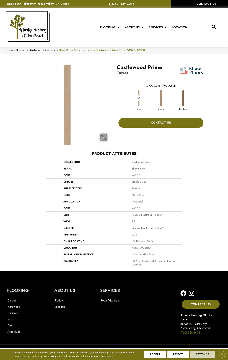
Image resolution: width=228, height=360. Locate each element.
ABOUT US (64, 290)
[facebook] (183, 293)
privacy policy (48, 356)
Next (207, 94)
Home (9, 50)
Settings (202, 354)
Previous (115, 94)
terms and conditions (78, 356)
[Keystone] (183, 98)
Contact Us (161, 122)
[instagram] (190, 293)
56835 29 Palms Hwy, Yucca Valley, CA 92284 (38, 4)
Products (50, 50)
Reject (178, 354)
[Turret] (138, 98)
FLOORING (18, 290)
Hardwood (35, 50)
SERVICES (110, 290)
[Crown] (160, 98)
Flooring (20, 50)
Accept (154, 354)
